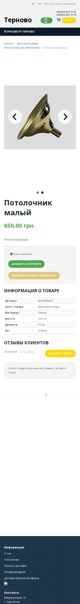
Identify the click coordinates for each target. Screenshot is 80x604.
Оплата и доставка (15, 566)
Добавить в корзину (26, 264)
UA (39, 3)
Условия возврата (15, 572)
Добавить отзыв (60, 353)
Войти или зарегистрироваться (60, 3)
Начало (8, 43)
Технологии (11, 559)
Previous (15, 117)
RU (33, 3)
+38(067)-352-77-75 (66, 11)
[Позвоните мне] (47, 20)
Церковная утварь (28, 43)
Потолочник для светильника (22, 47)
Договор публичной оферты (21, 578)
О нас (7, 553)
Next (65, 117)
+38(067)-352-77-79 (66, 14)
